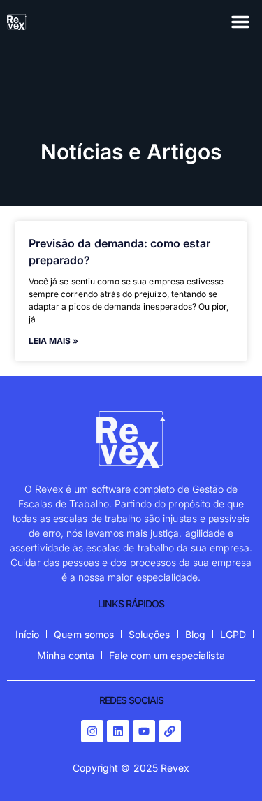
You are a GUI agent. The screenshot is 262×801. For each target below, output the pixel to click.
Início (27, 634)
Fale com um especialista (167, 655)
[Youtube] (144, 731)
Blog (195, 634)
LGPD (233, 634)
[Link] (170, 731)
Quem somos (84, 634)
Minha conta (65, 655)
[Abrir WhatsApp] (227, 765)
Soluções (149, 634)
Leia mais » (54, 340)
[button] (240, 21)
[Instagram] (92, 731)
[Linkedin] (118, 731)
